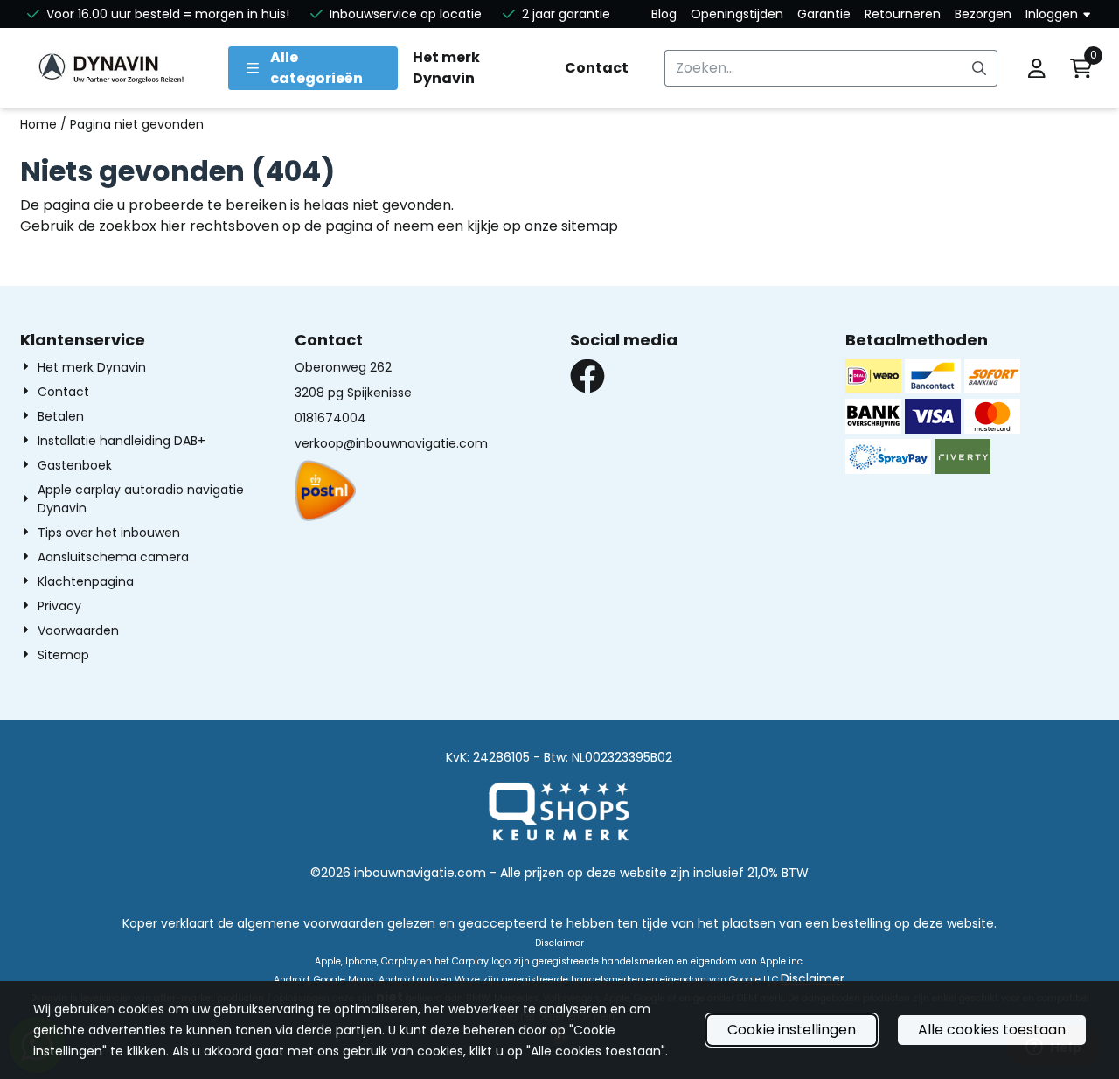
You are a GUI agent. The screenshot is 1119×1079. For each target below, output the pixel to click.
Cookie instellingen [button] (791, 1030)
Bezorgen (983, 14)
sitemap (589, 226)
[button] (1036, 68)
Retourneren (903, 14)
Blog (664, 14)
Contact (597, 68)
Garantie (824, 14)
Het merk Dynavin (446, 67)
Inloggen (1051, 14)
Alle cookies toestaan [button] (992, 1030)
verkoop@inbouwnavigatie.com (391, 443)
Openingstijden (737, 14)
